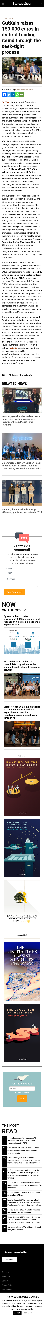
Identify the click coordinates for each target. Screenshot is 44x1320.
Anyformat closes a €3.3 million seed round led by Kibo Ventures (24, 1228)
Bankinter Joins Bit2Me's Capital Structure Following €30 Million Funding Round (23, 1211)
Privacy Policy (7, 1285)
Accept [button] (17, 1313)
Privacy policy (23, 1092)
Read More (27, 1313)
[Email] (21, 94)
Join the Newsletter (22, 1083)
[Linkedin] (13, 94)
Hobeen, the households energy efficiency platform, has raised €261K (22, 511)
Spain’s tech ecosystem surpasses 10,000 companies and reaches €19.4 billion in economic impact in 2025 (22, 620)
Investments (27, 375)
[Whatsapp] (17, 94)
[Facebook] (4, 94)
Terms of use (7, 1290)
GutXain (6, 102)
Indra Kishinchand (24, 89)
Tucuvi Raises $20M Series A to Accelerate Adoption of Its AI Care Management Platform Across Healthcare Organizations (23, 1219)
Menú (4, 3)
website (13, 348)
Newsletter (6, 1276)
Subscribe (9, 1259)
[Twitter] (9, 94)
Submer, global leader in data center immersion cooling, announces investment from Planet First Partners (21, 420)
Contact (5, 1281)
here (3, 1306)
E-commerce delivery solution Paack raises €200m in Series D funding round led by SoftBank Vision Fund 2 (21, 465)
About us (5, 1272)
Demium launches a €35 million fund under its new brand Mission (23, 1194)
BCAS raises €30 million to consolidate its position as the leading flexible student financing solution (22, 665)
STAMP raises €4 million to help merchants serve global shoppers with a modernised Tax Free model (24, 1185)
